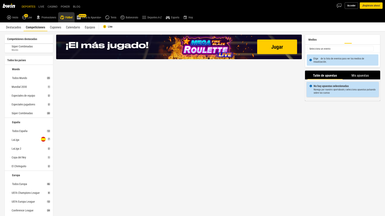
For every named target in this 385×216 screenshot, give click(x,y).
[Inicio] (11, 6)
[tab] (13, 26)
